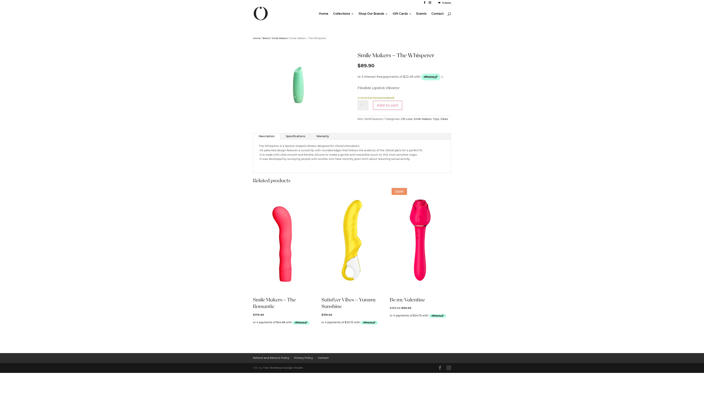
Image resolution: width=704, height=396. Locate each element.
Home (323, 13)
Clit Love (406, 119)
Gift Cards (400, 13)
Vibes (444, 119)
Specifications (295, 136)
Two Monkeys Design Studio (283, 367)
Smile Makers (280, 38)
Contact (437, 13)
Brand (266, 38)
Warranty (322, 136)
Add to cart (387, 105)
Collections (341, 13)
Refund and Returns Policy (271, 358)
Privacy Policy (303, 358)
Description (267, 136)
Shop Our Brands (371, 13)
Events (421, 13)
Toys (436, 119)
